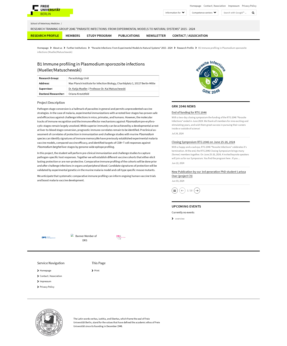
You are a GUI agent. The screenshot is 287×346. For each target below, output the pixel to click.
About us (57, 47)
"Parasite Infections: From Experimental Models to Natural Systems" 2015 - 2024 (131, 47)
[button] (175, 190)
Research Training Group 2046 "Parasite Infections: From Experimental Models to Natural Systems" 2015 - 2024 (113, 29)
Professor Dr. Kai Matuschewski (108, 88)
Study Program (99, 35)
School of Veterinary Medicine (46, 23)
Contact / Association (215, 5)
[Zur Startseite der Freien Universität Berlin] (55, 10)
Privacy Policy (249, 5)
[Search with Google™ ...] (253, 12)
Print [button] (96, 270)
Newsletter (156, 35)
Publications (129, 35)
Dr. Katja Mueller (78, 88)
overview (180, 218)
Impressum (233, 5)
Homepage (195, 5)
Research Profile (45, 35)
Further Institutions (77, 47)
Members (73, 35)
